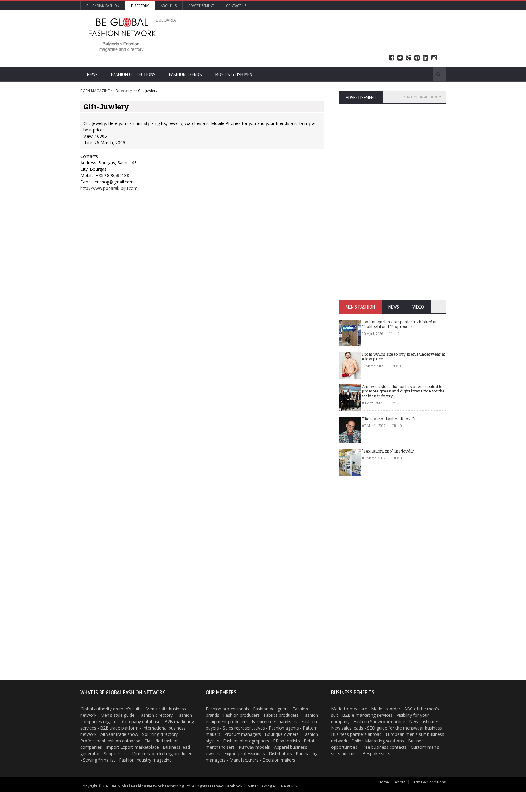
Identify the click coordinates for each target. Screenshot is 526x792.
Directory (140, 6)
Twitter (400, 58)
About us (169, 6)
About (400, 782)
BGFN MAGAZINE (95, 90)
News (92, 74)
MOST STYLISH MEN (233, 74)
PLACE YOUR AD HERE (420, 96)
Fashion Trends (185, 74)
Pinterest (417, 58)
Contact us (236, 6)
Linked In (425, 58)
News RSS (289, 786)
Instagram (434, 58)
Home (383, 782)
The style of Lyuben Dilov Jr (389, 418)
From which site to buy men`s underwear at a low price (403, 356)
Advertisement (201, 6)
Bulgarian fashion (102, 6)
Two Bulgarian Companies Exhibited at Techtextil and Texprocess (399, 324)
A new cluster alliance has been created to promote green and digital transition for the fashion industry (403, 391)
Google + (408, 58)
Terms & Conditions (428, 782)
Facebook (391, 58)
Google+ (269, 786)
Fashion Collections (133, 74)
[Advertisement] (328, 35)
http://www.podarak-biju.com (109, 188)
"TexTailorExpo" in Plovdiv (388, 451)
